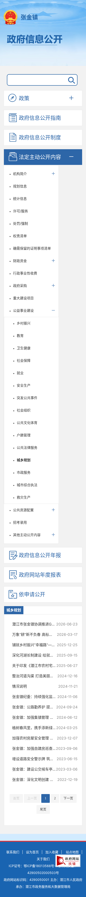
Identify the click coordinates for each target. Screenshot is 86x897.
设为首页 (32, 852)
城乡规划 (24, 460)
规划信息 (20, 186)
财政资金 (20, 261)
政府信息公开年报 (40, 555)
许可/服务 (20, 211)
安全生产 (24, 385)
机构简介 (20, 174)
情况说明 (36, 686)
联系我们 (12, 852)
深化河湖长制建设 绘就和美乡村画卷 (36, 655)
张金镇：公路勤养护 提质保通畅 (36, 707)
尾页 (43, 809)
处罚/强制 (20, 223)
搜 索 (70, 80)
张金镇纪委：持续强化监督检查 (36, 696)
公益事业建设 (23, 310)
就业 (20, 373)
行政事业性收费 (25, 273)
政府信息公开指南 (40, 118)
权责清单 (20, 236)
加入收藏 (51, 852)
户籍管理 (24, 435)
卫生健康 (24, 348)
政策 (24, 98)
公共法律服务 (27, 447)
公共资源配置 (23, 510)
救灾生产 (24, 497)
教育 (20, 335)
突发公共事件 (27, 398)
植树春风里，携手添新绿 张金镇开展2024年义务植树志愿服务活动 (36, 727)
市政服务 (24, 472)
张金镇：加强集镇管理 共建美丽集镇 (36, 717)
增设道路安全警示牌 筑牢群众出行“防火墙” (36, 759)
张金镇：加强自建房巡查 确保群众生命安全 (36, 748)
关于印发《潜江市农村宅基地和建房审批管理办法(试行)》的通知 (36, 665)
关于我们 (43, 859)
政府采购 (20, 285)
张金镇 (29, 17)
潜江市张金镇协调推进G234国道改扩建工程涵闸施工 (36, 624)
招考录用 (20, 522)
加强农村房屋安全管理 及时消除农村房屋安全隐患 (36, 738)
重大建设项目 (23, 298)
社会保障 (24, 360)
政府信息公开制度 (40, 137)
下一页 (68, 798)
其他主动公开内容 (27, 535)
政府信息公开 (43, 48)
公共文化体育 (27, 423)
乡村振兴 (24, 323)
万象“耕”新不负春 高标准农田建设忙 (36, 634)
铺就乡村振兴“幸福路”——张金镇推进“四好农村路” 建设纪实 (36, 645)
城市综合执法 (27, 485)
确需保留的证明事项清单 (32, 248)
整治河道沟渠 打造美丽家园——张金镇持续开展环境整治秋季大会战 (36, 676)
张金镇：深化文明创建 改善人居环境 (36, 779)
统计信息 (20, 198)
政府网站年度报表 (40, 575)
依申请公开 (32, 594)
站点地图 (72, 852)
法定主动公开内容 (40, 157)
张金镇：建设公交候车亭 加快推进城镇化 (36, 769)
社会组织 (24, 410)
